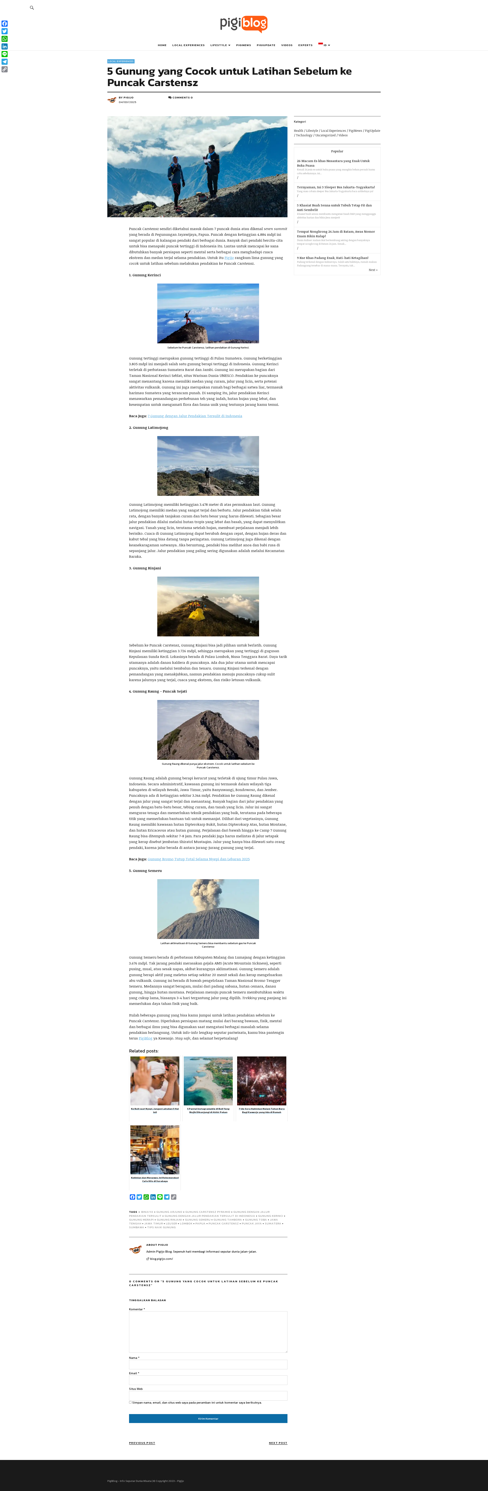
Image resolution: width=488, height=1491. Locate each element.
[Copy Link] (4, 69)
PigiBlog (145, 1038)
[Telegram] (4, 62)
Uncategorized (325, 135)
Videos (287, 45)
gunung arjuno (169, 1212)
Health (298, 131)
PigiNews (243, 45)
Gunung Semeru (198, 1219)
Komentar (137, 1309)
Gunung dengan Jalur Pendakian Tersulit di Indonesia (210, 1216)
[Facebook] (4, 23)
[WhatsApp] (4, 39)
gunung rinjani (169, 1219)
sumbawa (136, 1227)
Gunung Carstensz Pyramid (207, 1212)
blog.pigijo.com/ (161, 1259)
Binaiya (147, 1212)
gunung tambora (228, 1219)
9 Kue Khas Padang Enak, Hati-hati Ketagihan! (332, 258)
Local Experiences (188, 45)
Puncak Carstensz (224, 1223)
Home (162, 45)
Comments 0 (183, 97)
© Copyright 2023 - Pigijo (168, 1481)
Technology (304, 135)
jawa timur (153, 1223)
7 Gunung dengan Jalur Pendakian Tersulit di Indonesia (195, 415)
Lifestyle (218, 45)
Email (134, 1373)
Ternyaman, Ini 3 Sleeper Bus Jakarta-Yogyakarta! (336, 187)
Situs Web (136, 1388)
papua (200, 1223)
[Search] (32, 7)
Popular (337, 151)
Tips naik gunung (161, 1227)
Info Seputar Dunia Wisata (135, 1481)
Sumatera (273, 1223)
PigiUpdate (266, 45)
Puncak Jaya (252, 1223)
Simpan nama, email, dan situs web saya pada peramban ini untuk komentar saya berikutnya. (197, 1402)
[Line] (4, 54)
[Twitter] (4, 31)
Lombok (186, 1223)
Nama (134, 1357)
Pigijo (129, 97)
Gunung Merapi (141, 1219)
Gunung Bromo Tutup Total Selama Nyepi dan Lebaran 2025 (199, 859)
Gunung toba (256, 1219)
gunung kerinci (270, 1216)
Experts (305, 45)
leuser (171, 1223)
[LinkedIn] (4, 46)
